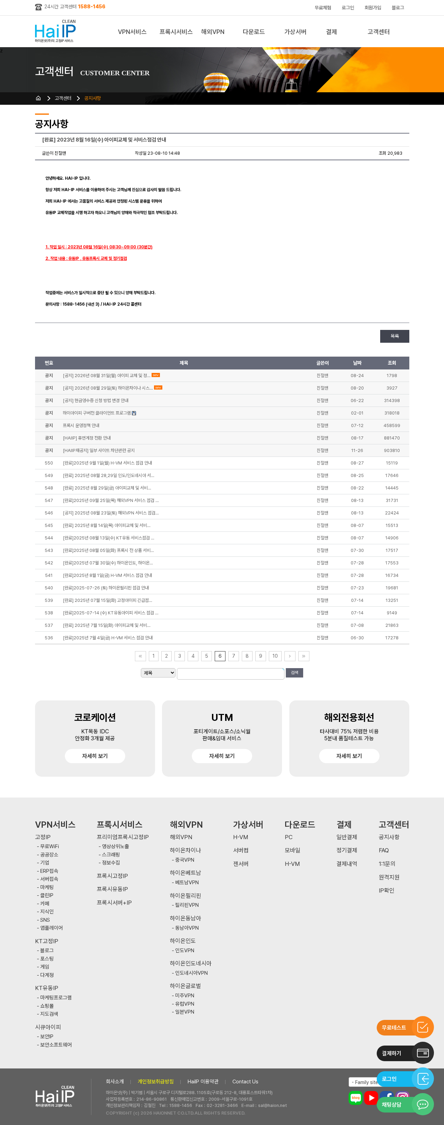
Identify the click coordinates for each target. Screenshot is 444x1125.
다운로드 (254, 31)
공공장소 (49, 855)
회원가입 (373, 7)
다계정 (47, 975)
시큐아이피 (48, 1027)
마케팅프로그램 (56, 998)
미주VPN (184, 996)
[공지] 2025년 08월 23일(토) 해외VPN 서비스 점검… (111, 512)
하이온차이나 (185, 850)
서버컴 (241, 850)
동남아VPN (187, 928)
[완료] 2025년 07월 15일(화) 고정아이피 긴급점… (107, 600)
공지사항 (92, 98)
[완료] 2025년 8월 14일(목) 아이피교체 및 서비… (107, 525)
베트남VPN (187, 883)
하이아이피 (56, 31)
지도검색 (49, 1014)
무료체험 (323, 7)
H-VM (240, 837)
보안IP (46, 1037)
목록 (395, 336)
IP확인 (386, 890)
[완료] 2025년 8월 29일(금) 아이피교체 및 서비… (107, 488)
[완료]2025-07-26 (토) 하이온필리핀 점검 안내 (106, 587)
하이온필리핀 (185, 896)
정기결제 (346, 850)
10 (275, 656)
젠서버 (241, 864)
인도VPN (184, 951)
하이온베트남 (185, 873)
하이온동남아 (185, 918)
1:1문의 (387, 864)
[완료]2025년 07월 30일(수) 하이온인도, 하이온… (108, 562)
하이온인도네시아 (191, 963)
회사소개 (115, 1082)
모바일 (292, 850)
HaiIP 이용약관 (203, 1082)
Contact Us (245, 1082)
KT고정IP (46, 941)
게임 (44, 967)
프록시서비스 (176, 31)
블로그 (398, 7)
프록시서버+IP (114, 903)
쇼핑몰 (47, 1006)
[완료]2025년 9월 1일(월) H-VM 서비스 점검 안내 (107, 463)
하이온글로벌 (185, 986)
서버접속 (49, 879)
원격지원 (389, 877)
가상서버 (295, 31)
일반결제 (346, 837)
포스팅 (47, 959)
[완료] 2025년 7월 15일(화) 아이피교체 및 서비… (107, 625)
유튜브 (371, 1098)
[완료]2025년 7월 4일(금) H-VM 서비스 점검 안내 (108, 637)
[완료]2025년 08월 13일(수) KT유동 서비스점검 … (108, 537)
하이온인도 (183, 941)
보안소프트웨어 (56, 1045)
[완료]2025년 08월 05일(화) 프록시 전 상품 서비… (108, 550)
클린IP (46, 895)
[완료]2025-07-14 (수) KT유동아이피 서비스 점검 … (111, 612)
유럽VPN (184, 1004)
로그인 (348, 7)
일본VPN (184, 1012)
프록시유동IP (112, 889)
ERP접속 (49, 871)
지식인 (47, 912)
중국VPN (184, 860)
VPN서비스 (132, 31)
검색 (294, 672)
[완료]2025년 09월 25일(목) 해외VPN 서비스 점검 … (111, 500)
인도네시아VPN (191, 973)
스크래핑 (111, 855)
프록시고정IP (112, 876)
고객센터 (379, 31)
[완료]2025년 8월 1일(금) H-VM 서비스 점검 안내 (107, 575)
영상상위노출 (115, 847)
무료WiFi (49, 847)
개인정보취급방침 (156, 1082)
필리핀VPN (187, 905)
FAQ (384, 850)
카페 (44, 904)
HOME (38, 98)
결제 (331, 31)
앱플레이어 (51, 928)
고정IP (43, 837)
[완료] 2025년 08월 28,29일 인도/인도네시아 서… (108, 475)
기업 (44, 863)
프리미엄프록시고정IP (123, 837)
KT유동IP (46, 988)
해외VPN (212, 31)
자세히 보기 (95, 756)
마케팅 (47, 887)
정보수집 (111, 863)
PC (289, 837)
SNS (45, 920)
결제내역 (346, 864)
